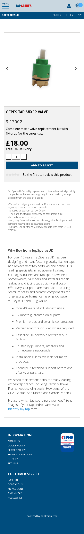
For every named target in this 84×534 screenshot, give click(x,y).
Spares (57, 15)
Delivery (13, 459)
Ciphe (67, 442)
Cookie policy (16, 445)
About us (14, 441)
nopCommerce (49, 516)
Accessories (15, 497)
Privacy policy (17, 450)
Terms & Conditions (20, 454)
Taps (79, 15)
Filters (69, 15)
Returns (13, 463)
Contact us (15, 484)
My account (15, 489)
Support (13, 480)
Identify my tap (19, 409)
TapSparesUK (10, 15)
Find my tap (15, 493)
